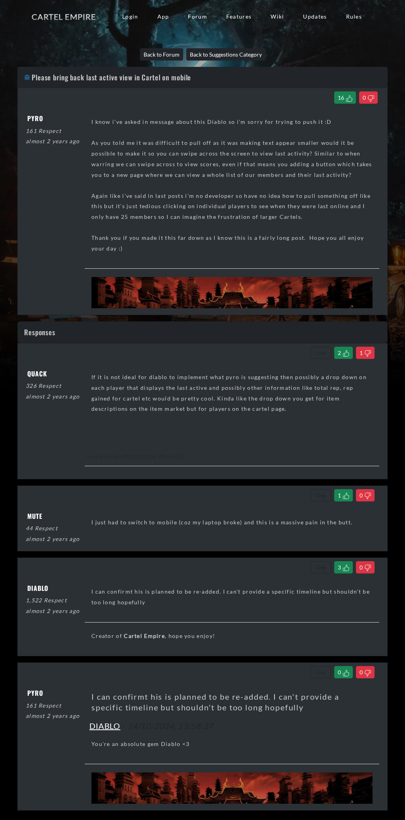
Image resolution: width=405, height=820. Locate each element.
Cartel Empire (64, 16)
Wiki (277, 16)
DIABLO (104, 726)
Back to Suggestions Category (226, 54)
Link (321, 352)
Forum (197, 16)
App (163, 16)
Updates (315, 16)
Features (239, 16)
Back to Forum (162, 54)
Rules (354, 16)
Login (130, 16)
